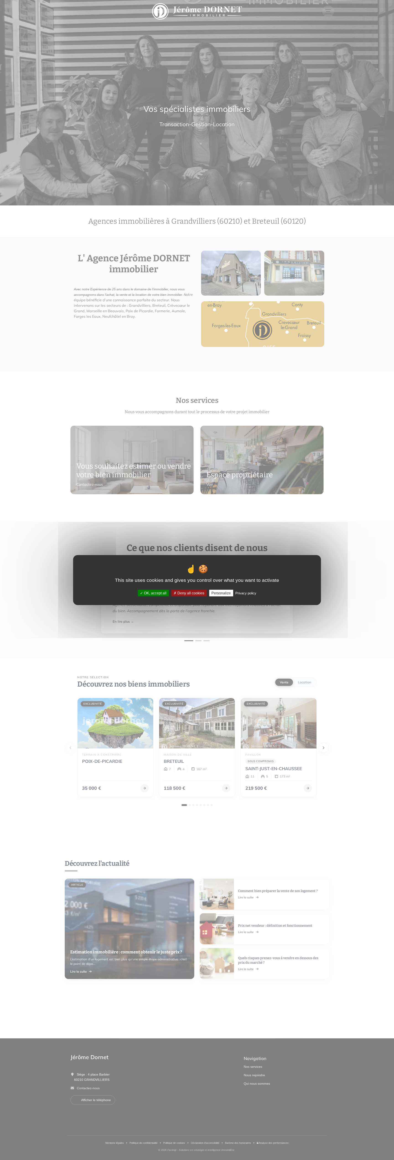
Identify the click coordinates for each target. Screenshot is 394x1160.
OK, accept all (154, 593)
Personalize (221, 593)
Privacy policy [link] (245, 593)
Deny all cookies (190, 593)
